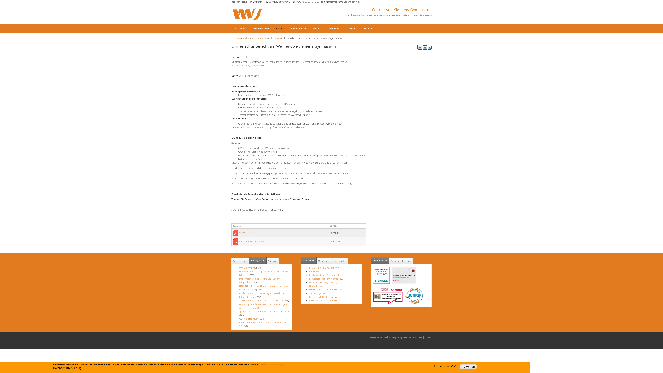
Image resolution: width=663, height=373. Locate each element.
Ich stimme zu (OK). (444, 366)
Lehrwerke (243, 232)
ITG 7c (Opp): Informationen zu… (325, 267)
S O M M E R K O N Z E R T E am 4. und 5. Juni (261, 300)
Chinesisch (275, 38)
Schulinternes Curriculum (251, 241)
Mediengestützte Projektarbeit (324, 275)
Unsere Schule (261, 28)
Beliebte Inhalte (240, 261)
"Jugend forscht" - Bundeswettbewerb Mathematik (264, 311)
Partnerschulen (398, 261)
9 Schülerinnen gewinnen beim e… (326, 300)
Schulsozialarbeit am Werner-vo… (326, 278)
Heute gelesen (258, 260)
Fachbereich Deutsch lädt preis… (325, 296)
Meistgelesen (324, 261)
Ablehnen (468, 366)
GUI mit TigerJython (248, 318)
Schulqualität (298, 28)
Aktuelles (240, 28)
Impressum (404, 337)
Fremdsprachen (260, 38)
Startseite (236, 38)
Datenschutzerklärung (383, 337)
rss (409, 261)
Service (317, 28)
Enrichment (315, 271)
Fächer (280, 28)
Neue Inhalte (309, 260)
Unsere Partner (381, 260)
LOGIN (428, 337)
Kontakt (352, 28)
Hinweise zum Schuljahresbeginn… (326, 289)
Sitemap (368, 28)
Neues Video (340, 261)
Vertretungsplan (247, 267)
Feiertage (272, 261)
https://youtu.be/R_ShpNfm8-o (247, 65)
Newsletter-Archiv (318, 286)
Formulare (334, 28)
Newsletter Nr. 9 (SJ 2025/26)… (324, 282)
